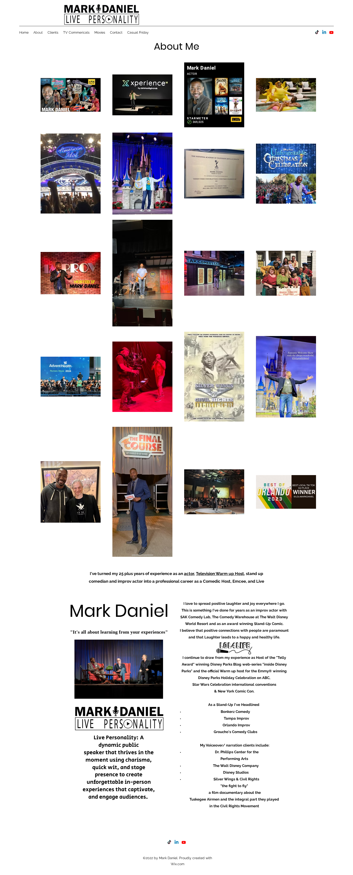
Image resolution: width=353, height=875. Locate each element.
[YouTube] (331, 32)
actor (189, 573)
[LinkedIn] (324, 32)
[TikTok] (317, 32)
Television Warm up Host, (220, 573)
